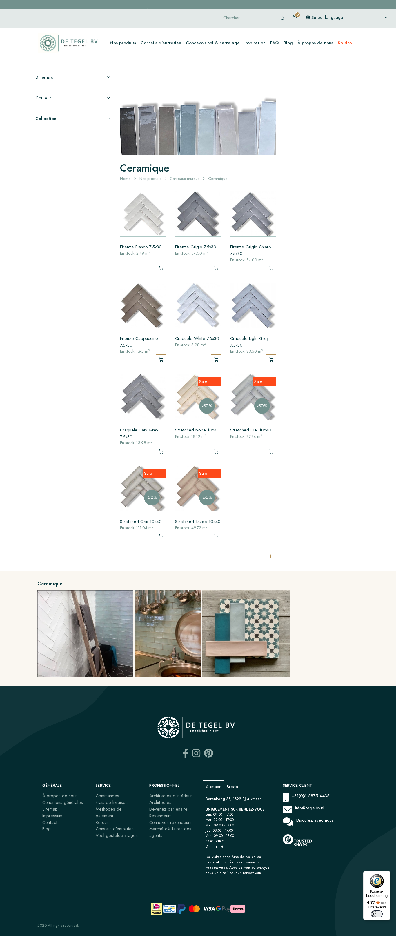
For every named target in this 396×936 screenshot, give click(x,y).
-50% (206, 406)
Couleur (43, 98)
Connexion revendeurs (170, 822)
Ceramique (218, 178)
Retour (102, 822)
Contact (49, 822)
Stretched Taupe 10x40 (198, 521)
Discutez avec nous (315, 820)
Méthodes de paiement (109, 812)
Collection (45, 118)
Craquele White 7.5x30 (197, 338)
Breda (232, 787)
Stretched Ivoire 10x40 (197, 430)
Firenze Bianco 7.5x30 (141, 247)
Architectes (160, 802)
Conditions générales (62, 802)
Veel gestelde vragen (117, 835)
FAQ (274, 43)
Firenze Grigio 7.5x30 (195, 247)
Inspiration (255, 43)
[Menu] (386, 874)
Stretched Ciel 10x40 (250, 430)
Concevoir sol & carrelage (213, 43)
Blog (288, 43)
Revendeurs (160, 816)
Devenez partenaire (168, 809)
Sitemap (50, 809)
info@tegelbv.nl (309, 808)
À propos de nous (315, 43)
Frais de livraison (112, 802)
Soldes (345, 43)
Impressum (52, 816)
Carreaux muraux (184, 178)
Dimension (45, 77)
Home (125, 178)
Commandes (107, 796)
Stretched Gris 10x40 (141, 521)
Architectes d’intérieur (170, 796)
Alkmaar (213, 787)
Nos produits (123, 43)
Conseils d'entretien (161, 43)
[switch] (377, 913)
